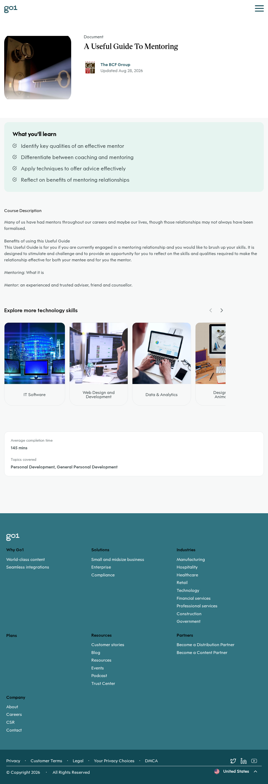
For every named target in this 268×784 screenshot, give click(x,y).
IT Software (35, 395)
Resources (101, 660)
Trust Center (103, 683)
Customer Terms (46, 761)
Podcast (99, 676)
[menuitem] (48, 563)
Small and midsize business (117, 560)
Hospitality (187, 567)
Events (97, 668)
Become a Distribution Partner (205, 645)
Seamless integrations (27, 567)
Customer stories (107, 645)
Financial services (194, 598)
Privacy (13, 761)
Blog (95, 653)
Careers (14, 714)
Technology (188, 590)
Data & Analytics (162, 395)
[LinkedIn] (246, 761)
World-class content (25, 560)
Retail (182, 583)
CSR (10, 722)
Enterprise (101, 567)
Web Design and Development (99, 395)
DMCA (151, 761)
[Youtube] (256, 761)
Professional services (197, 606)
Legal (78, 761)
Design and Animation (224, 395)
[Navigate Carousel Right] (221, 310)
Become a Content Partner (202, 653)
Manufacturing (191, 560)
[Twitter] (235, 761)
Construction (189, 614)
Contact (14, 730)
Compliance (103, 575)
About (12, 707)
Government (188, 621)
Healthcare (187, 575)
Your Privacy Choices (114, 761)
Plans (11, 635)
